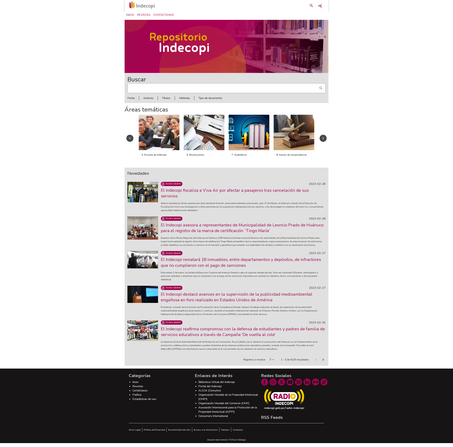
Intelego (242, 443)
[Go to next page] (323, 363)
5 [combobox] (270, 363)
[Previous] (129, 140)
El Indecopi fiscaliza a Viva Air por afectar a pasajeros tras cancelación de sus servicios (235, 197)
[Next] (323, 140)
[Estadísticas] (320, 5)
